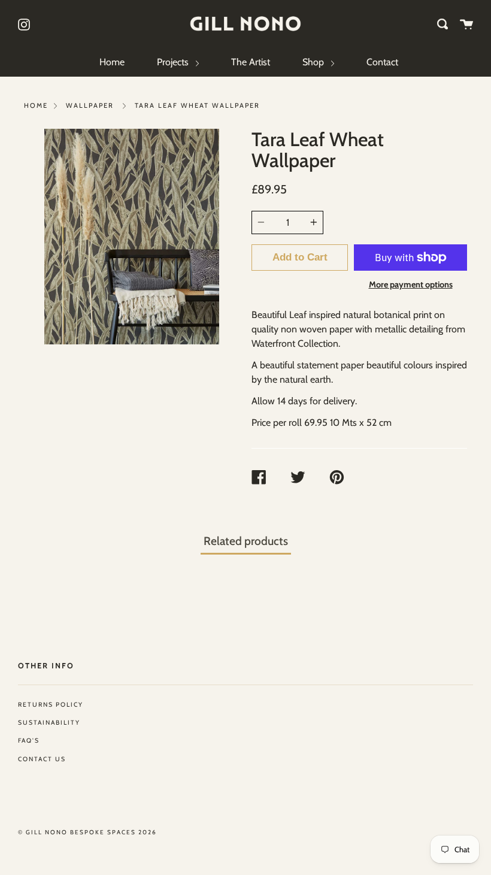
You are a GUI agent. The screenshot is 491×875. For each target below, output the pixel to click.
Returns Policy (50, 705)
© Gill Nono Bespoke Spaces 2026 (87, 832)
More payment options (411, 284)
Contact (382, 62)
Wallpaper (90, 105)
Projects (174, 62)
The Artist (250, 62)
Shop (314, 62)
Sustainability (49, 722)
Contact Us (42, 759)
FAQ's (29, 740)
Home (112, 62)
